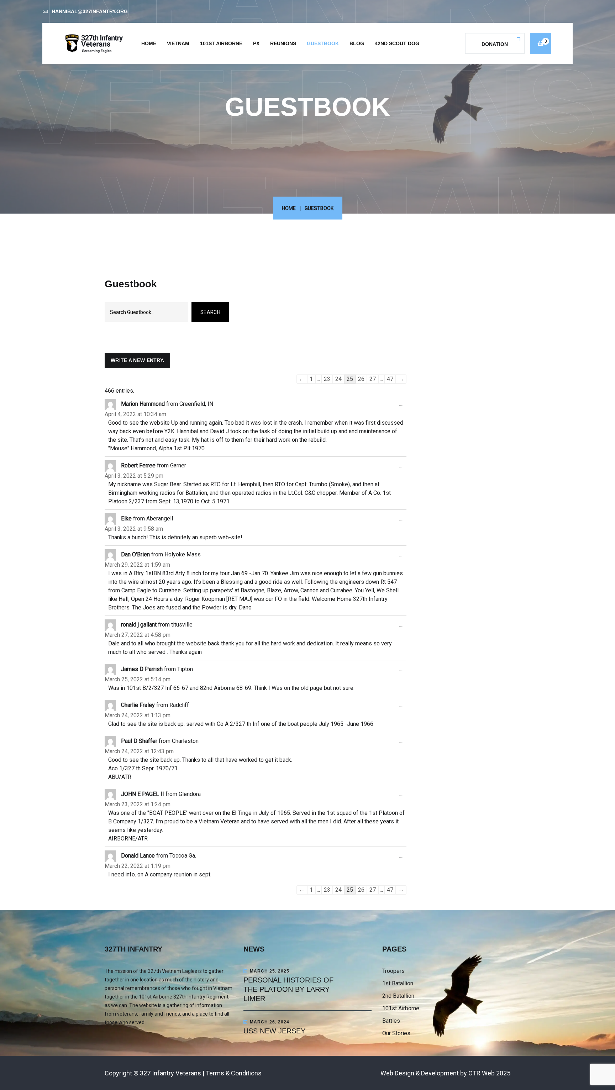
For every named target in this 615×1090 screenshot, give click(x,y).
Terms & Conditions (234, 1073)
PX (256, 43)
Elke (126, 518)
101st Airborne (221, 43)
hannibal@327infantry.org (90, 11)
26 (361, 379)
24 (338, 379)
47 (390, 379)
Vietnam (178, 43)
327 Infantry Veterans (170, 1073)
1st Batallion (397, 983)
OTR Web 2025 (489, 1073)
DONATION (495, 44)
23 (327, 379)
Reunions (283, 43)
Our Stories (396, 1033)
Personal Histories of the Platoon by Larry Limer (288, 989)
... (402, 407)
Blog (356, 43)
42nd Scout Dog (397, 43)
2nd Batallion (398, 995)
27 (372, 379)
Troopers (393, 971)
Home (148, 43)
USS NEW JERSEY (274, 1031)
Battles (391, 1020)
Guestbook (323, 43)
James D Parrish (142, 669)
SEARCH (210, 312)
